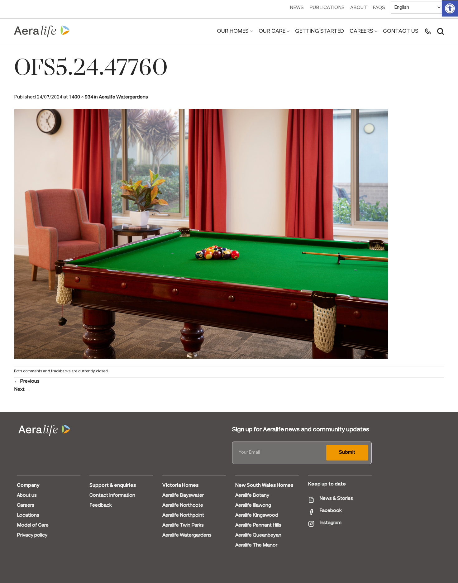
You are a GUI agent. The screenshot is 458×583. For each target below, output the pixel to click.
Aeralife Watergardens (123, 97)
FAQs (379, 7)
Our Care (272, 31)
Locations (28, 515)
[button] (450, 8)
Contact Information (112, 495)
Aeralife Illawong (253, 505)
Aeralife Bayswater (183, 495)
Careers (361, 31)
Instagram (330, 522)
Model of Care (33, 525)
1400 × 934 (81, 97)
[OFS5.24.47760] (201, 233)
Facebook (330, 510)
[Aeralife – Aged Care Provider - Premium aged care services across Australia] (42, 31)
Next (22, 389)
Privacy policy (32, 535)
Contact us (400, 31)
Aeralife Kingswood (256, 515)
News (297, 7)
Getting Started (319, 31)
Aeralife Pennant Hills (258, 525)
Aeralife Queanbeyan (258, 535)
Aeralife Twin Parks (183, 525)
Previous (27, 381)
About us (27, 495)
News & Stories (336, 498)
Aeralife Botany (252, 495)
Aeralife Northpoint (183, 515)
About (358, 7)
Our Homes (233, 31)
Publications (327, 7)
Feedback (100, 505)
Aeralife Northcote (182, 505)
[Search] (440, 31)
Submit (347, 452)
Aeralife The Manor (256, 545)
